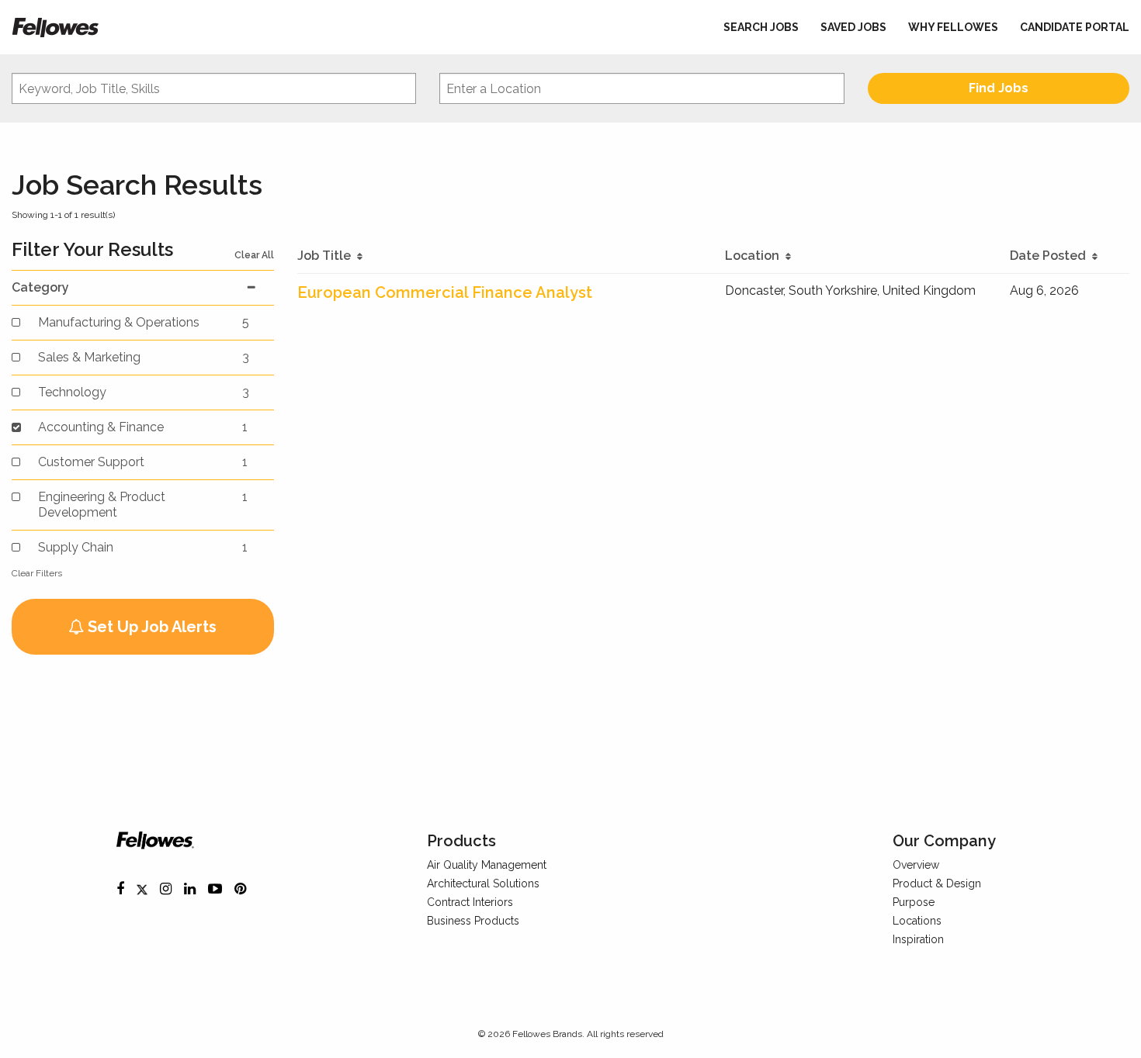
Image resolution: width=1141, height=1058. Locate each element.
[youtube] (215, 889)
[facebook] (120, 889)
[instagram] (166, 889)
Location (755, 255)
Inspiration (918, 939)
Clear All (254, 255)
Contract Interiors (470, 902)
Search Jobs (761, 27)
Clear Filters (37, 573)
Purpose (914, 902)
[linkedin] (190, 889)
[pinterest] (240, 889)
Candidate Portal (1074, 27)
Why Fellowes (953, 27)
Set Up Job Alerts (150, 626)
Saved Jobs (853, 27)
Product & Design (937, 883)
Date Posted (1051, 255)
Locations (917, 921)
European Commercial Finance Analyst (444, 292)
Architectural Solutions (483, 883)
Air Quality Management (486, 865)
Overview (916, 865)
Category (40, 287)
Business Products (473, 921)
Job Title (327, 255)
